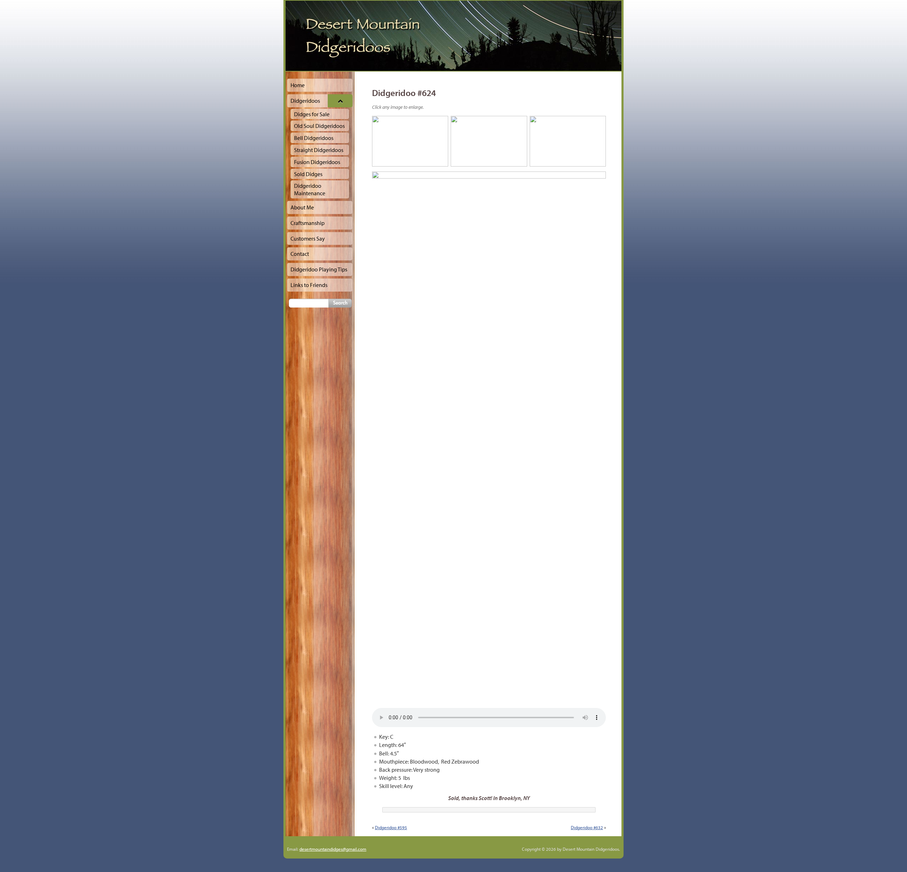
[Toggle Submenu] (340, 100)
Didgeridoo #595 (391, 827)
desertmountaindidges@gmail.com (332, 849)
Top (890, 855)
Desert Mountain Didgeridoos (453, 36)
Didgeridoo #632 (587, 827)
